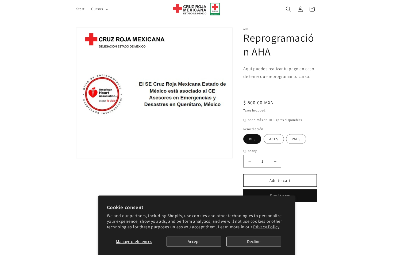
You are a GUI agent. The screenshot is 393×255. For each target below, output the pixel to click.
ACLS (273, 139)
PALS (296, 139)
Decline (253, 241)
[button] (99, 8)
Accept (194, 241)
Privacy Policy (266, 227)
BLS (252, 139)
